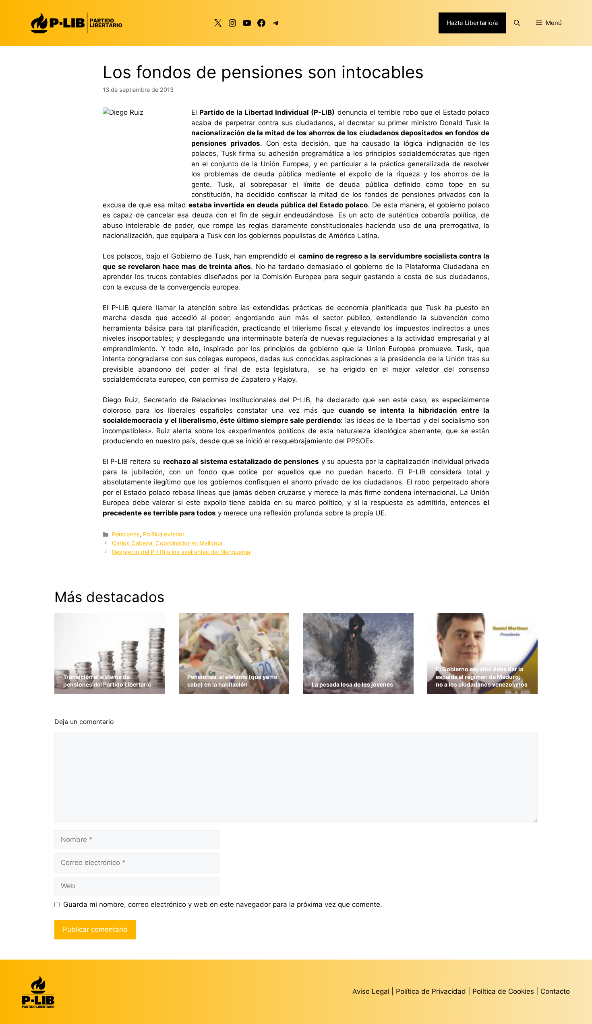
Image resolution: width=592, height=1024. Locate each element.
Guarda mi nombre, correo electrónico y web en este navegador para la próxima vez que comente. (222, 904)
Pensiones (126, 534)
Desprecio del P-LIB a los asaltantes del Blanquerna (181, 551)
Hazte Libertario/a (472, 23)
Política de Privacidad (432, 991)
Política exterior (163, 534)
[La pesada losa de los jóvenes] (358, 688)
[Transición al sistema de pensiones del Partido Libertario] (109, 688)
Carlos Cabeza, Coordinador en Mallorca (167, 543)
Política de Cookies (503, 991)
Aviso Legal (370, 991)
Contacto (555, 991)
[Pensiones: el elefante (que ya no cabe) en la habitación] (234, 688)
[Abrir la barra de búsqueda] (517, 23)
